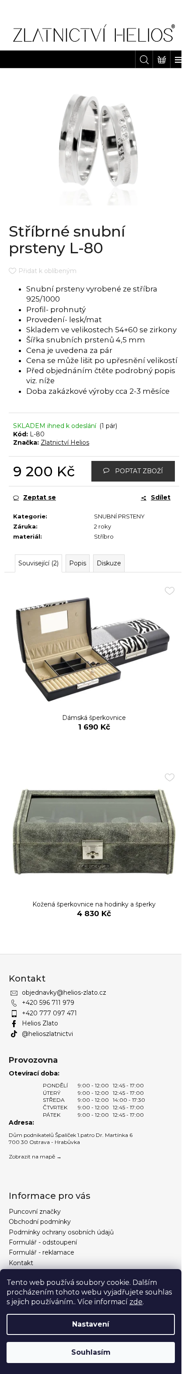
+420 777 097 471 (49, 1013)
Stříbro (104, 536)
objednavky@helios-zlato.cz (64, 992)
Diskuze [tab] (109, 563)
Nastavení (90, 1324)
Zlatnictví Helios (65, 442)
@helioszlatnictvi (47, 1034)
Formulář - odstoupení (43, 1242)
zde (136, 1302)
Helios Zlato (40, 1023)
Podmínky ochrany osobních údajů (61, 1232)
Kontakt (21, 1263)
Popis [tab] (77, 563)
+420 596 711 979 (48, 1003)
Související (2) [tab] (38, 563)
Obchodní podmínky (40, 1222)
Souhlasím (91, 1352)
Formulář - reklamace (41, 1252)
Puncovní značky (35, 1212)
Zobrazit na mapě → (35, 1156)
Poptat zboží (139, 471)
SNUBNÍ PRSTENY (119, 516)
